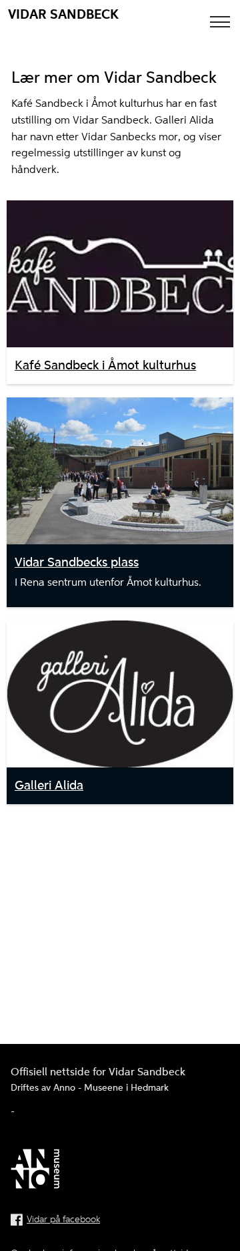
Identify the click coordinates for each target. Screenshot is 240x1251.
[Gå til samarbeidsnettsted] (120, 1171)
